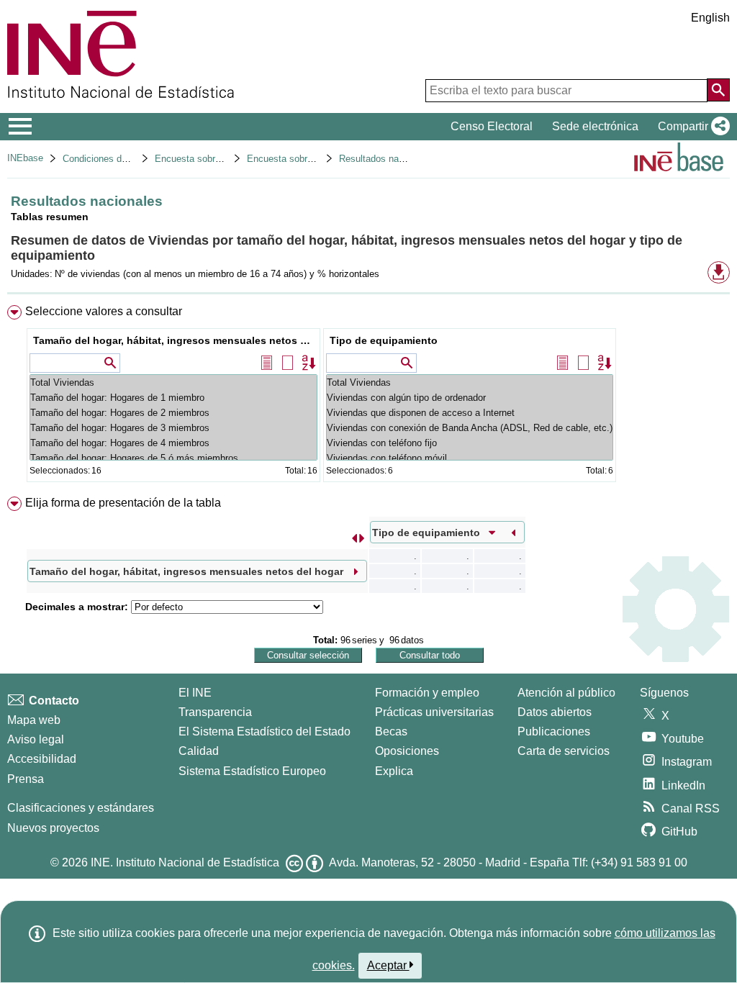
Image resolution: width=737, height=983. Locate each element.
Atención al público (566, 693)
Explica (394, 771)
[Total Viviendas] (173, 382)
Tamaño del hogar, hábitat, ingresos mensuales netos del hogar (175, 340)
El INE (195, 693)
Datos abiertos (554, 712)
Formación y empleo (427, 693)
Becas (391, 731)
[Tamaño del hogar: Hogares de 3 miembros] (173, 427)
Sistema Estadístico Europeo (252, 771)
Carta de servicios (563, 751)
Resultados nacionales (386, 158)
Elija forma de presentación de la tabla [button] (123, 503)
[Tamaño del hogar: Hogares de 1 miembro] (173, 397)
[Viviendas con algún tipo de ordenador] (469, 397)
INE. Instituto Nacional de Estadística (185, 862)
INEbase (25, 158)
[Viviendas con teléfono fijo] (469, 442)
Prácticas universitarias (434, 712)
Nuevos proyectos (53, 828)
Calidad (198, 751)
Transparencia (215, 712)
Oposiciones (407, 751)
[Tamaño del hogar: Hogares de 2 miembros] (173, 412)
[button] (691, 127)
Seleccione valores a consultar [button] (103, 311)
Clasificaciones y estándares (80, 808)
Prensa (25, 779)
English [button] (710, 18)
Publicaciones (553, 731)
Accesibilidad (41, 759)
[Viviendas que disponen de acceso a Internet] (469, 412)
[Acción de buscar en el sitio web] (718, 89)
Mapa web (33, 720)
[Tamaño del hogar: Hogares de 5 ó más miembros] (173, 458)
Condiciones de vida (105, 158)
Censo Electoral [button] (492, 126)
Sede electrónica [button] (595, 126)
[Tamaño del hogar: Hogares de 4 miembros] (173, 442)
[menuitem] (368, 397)
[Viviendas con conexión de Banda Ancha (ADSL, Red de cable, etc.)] (469, 427)
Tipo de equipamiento (384, 340)
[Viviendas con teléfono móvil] (469, 458)
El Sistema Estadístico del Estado (264, 731)
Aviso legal (35, 739)
